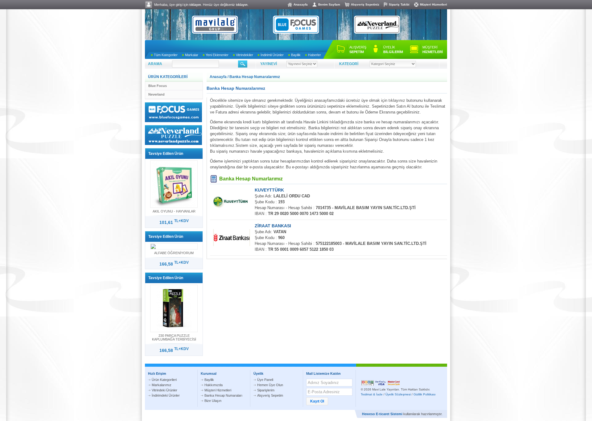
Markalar (191, 55)
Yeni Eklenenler (217, 55)
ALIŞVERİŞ (357, 49)
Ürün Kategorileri (164, 380)
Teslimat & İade (372, 394)
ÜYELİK (393, 49)
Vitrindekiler (244, 55)
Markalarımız (161, 385)
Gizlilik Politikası (424, 394)
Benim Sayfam (329, 4)
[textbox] (195, 64)
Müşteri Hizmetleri (433, 4)
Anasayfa (301, 4)
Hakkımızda (213, 385)
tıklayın (195, 4)
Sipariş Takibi (399, 4)
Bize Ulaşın (212, 400)
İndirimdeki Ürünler (166, 395)
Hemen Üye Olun (270, 385)
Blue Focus (157, 86)
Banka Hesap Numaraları (223, 395)
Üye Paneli (265, 380)
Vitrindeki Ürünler (164, 390)
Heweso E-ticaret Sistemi (382, 414)
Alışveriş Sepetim (270, 395)
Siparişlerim (265, 390)
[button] (317, 401)
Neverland (156, 94)
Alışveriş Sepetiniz (365, 4)
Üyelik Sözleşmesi (398, 394)
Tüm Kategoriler (166, 55)
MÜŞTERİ (432, 49)
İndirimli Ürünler (272, 55)
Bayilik (296, 55)
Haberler (314, 55)
